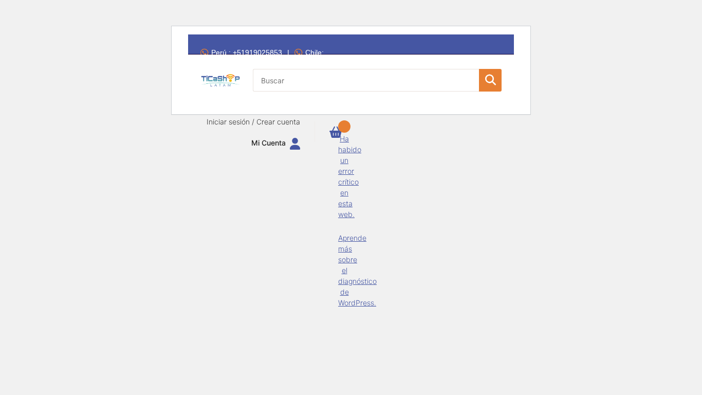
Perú (246, 52)
